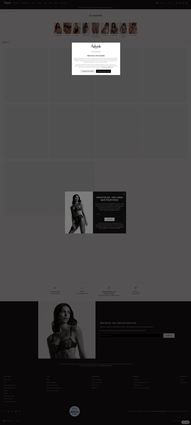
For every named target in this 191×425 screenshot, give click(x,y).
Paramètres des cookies (87, 71)
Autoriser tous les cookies (104, 71)
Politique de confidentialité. (107, 67)
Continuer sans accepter (96, 51)
